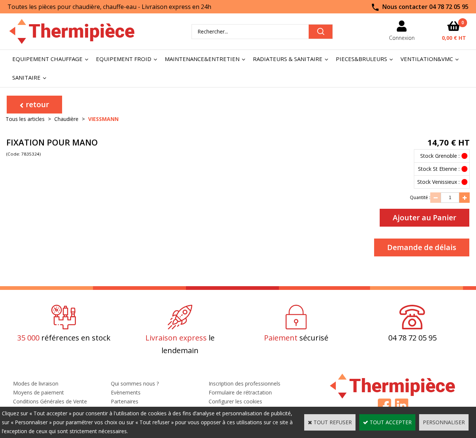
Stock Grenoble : (440, 155)
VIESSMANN (103, 118)
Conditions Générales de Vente (50, 401)
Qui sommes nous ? (135, 383)
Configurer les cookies (235, 401)
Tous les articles (25, 118)
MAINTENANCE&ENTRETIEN (202, 59)
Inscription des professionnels (244, 383)
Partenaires (124, 401)
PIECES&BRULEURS (361, 59)
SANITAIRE (26, 77)
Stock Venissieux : (438, 181)
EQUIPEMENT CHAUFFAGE (47, 59)
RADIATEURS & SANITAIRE (287, 59)
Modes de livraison (35, 383)
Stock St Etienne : (439, 168)
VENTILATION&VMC (427, 59)
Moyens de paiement (38, 392)
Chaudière (66, 118)
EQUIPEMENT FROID (123, 59)
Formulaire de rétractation (240, 392)
